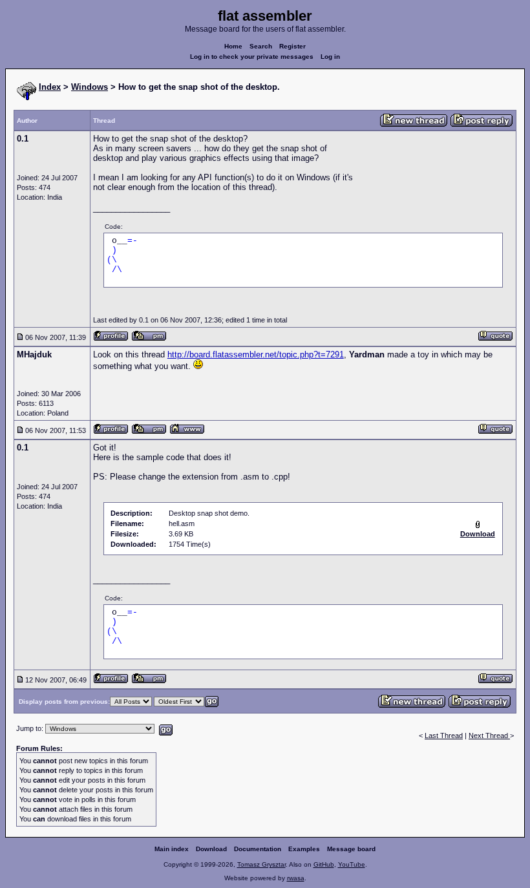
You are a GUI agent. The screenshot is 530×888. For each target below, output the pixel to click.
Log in (330, 56)
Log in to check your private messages (251, 56)
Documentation (257, 848)
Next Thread (489, 735)
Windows (89, 87)
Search (260, 46)
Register (292, 46)
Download (211, 848)
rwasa (295, 878)
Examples (304, 848)
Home (233, 46)
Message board (351, 848)
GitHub (323, 864)
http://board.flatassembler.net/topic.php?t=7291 (255, 354)
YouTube (351, 864)
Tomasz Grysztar (261, 864)
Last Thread (444, 735)
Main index (171, 848)
